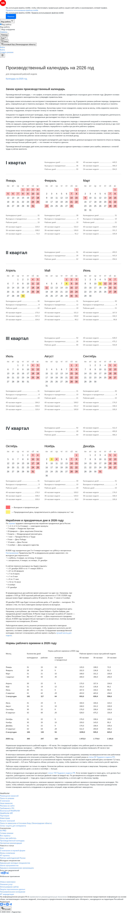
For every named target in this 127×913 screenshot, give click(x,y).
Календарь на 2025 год (16, 79)
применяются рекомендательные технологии (48, 896)
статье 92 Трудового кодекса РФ (101, 757)
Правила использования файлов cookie (47, 12)
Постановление (12, 553)
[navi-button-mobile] (2, 55)
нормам (12, 523)
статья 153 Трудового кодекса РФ (61, 773)
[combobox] (5, 908)
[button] (2, 47)
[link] (4, 41)
